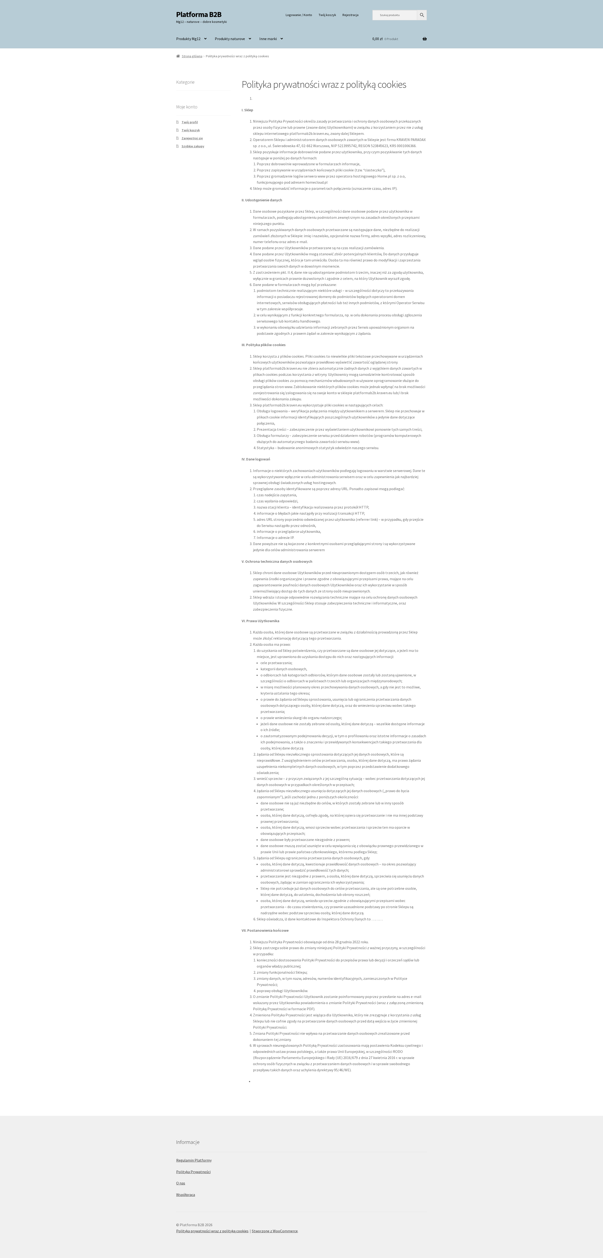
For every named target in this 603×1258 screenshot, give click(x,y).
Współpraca (185, 1194)
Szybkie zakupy (193, 146)
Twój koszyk (327, 15)
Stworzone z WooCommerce (275, 1231)
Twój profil (190, 122)
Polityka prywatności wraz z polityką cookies (212, 1231)
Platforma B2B (198, 14)
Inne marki (268, 38)
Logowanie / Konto (299, 15)
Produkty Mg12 (188, 38)
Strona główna (192, 56)
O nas (180, 1183)
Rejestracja (350, 15)
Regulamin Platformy (194, 1160)
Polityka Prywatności (193, 1171)
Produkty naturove (230, 38)
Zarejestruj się (192, 138)
